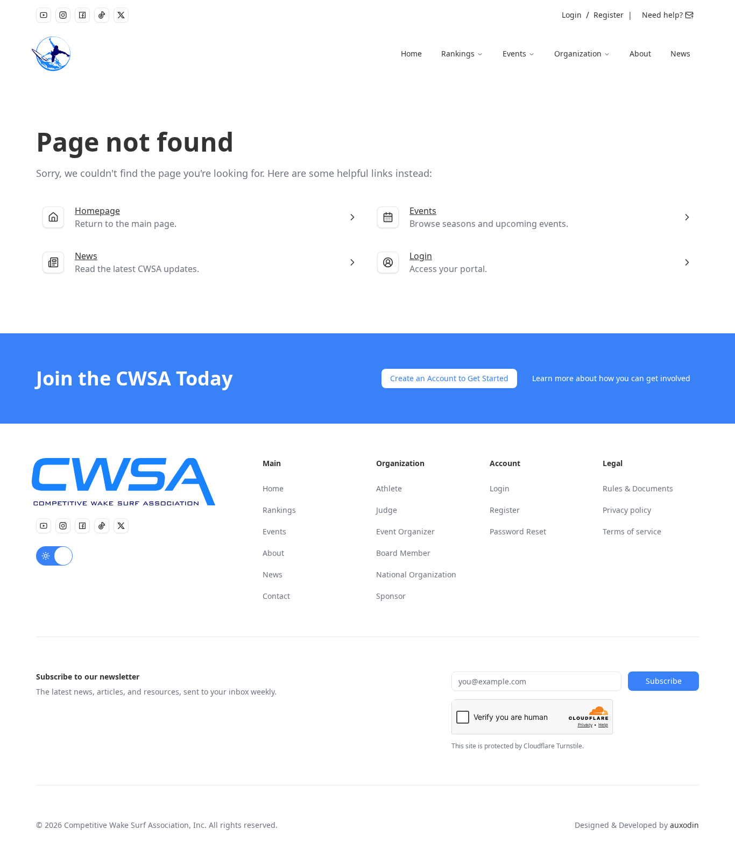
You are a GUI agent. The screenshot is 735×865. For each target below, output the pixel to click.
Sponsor (391, 596)
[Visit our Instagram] (62, 15)
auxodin (684, 825)
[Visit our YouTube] (43, 15)
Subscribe (664, 681)
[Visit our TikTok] (101, 15)
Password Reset (518, 531)
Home (411, 53)
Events (514, 53)
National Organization (416, 574)
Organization (578, 53)
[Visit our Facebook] (82, 15)
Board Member (403, 553)
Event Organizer (405, 531)
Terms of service (632, 531)
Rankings (458, 53)
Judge (386, 510)
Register (608, 15)
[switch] (54, 556)
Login (572, 15)
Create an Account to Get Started (449, 378)
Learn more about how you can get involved (611, 378)
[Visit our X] (121, 15)
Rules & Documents (638, 488)
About (640, 53)
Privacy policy (627, 510)
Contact (276, 596)
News (680, 53)
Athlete (389, 488)
